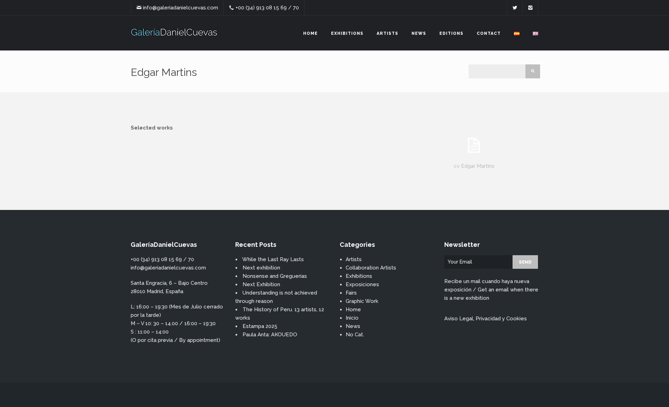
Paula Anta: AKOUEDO (270, 334)
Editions (451, 33)
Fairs (351, 293)
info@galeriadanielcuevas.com (180, 8)
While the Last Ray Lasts (273, 259)
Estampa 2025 (260, 326)
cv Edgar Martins (474, 166)
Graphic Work (362, 301)
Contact (489, 33)
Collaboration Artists (371, 268)
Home (310, 33)
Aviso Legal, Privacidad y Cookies (485, 318)
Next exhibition (261, 268)
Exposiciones (362, 284)
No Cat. (355, 334)
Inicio (352, 318)
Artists (387, 33)
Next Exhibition (261, 284)
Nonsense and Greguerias (275, 276)
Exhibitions (347, 33)
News (419, 33)
